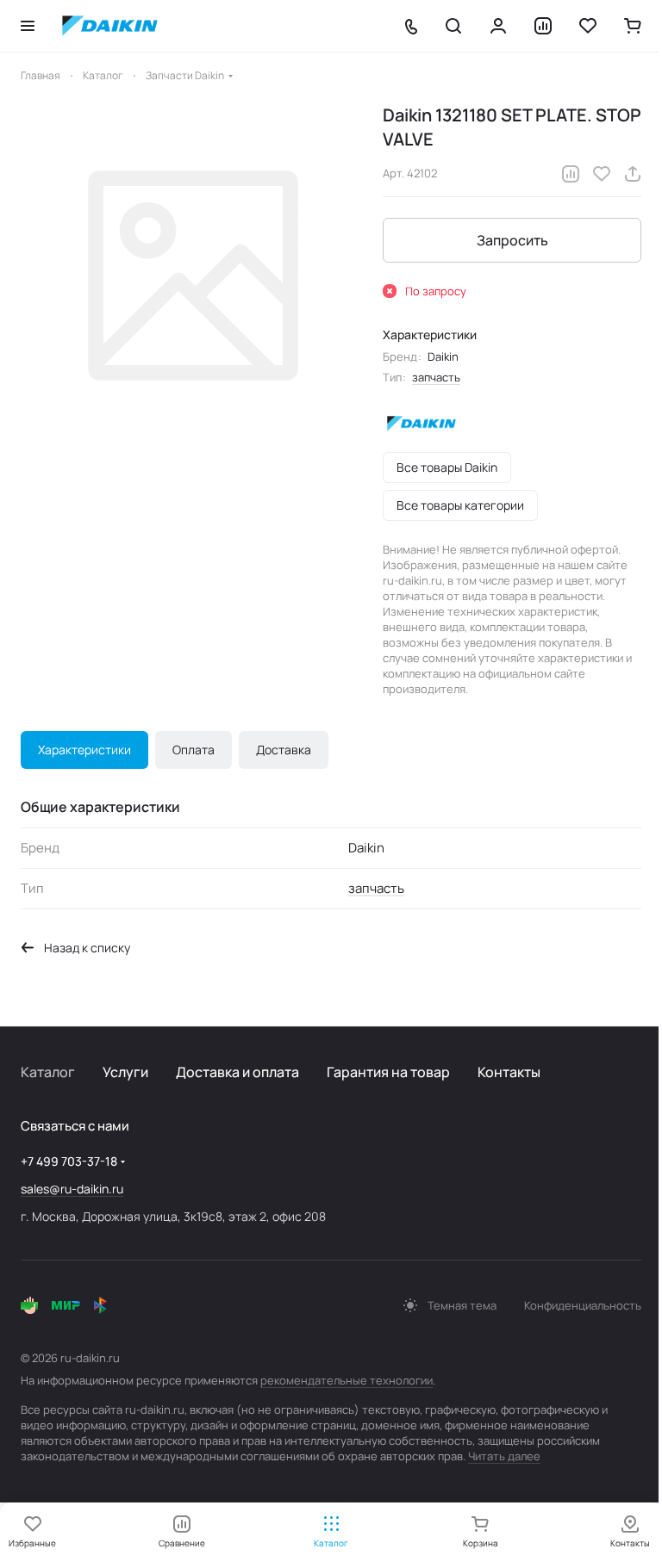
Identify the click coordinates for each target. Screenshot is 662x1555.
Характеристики (84, 749)
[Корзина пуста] (632, 25)
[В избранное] (601, 174)
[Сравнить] (570, 174)
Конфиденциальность (582, 1305)
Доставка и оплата (237, 1071)
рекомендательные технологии (346, 1380)
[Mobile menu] (27, 25)
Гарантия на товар (388, 1071)
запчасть (436, 377)
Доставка (283, 749)
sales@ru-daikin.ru (72, 1188)
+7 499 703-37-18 (69, 1161)
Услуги (125, 1071)
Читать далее (504, 1456)
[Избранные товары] (587, 25)
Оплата (193, 749)
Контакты (509, 1071)
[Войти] (498, 25)
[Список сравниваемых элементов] (543, 25)
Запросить (512, 240)
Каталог (48, 1071)
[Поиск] (453, 25)
